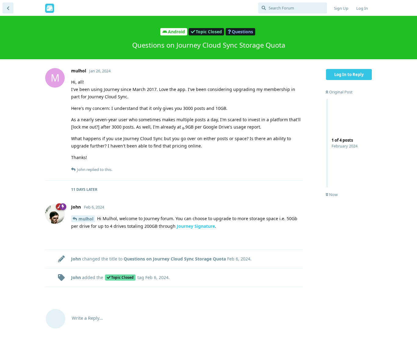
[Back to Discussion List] (7, 7)
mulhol (85, 219)
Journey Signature (196, 226)
